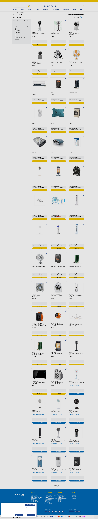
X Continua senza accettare (30, 504)
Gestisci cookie (20, 515)
